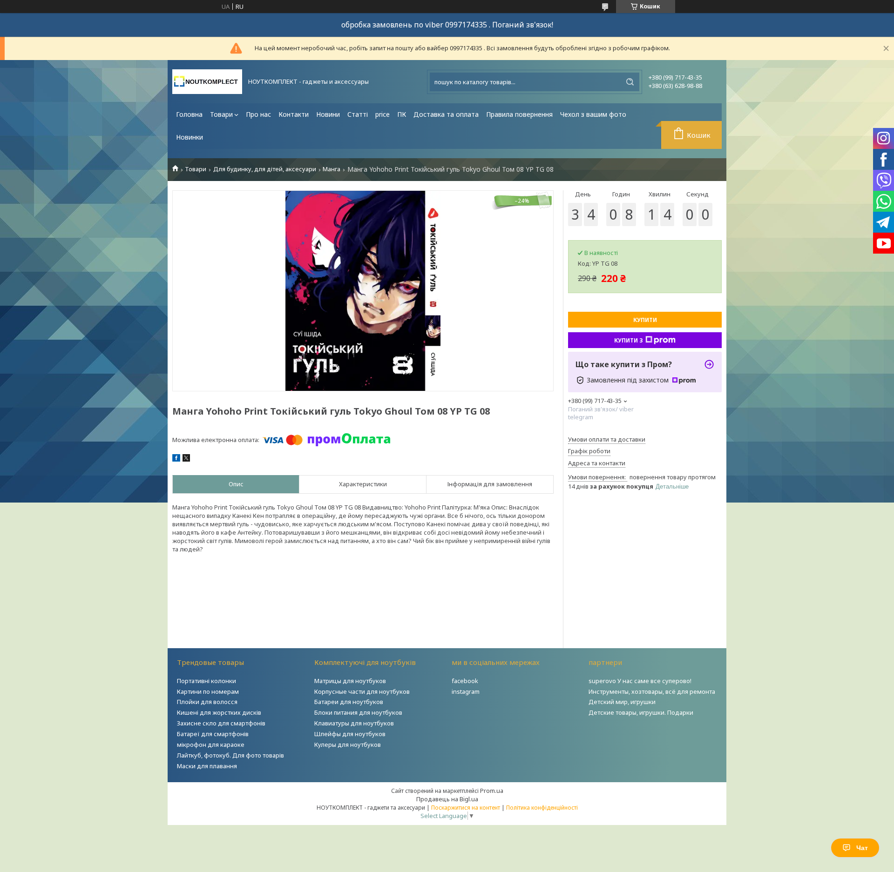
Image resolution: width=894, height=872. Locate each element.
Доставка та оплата (446, 114)
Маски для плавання (207, 766)
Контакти (293, 114)
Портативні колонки (206, 681)
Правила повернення (519, 114)
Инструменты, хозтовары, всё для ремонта (652, 691)
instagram (466, 691)
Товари (221, 114)
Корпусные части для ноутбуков (362, 691)
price (382, 114)
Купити (645, 320)
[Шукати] (630, 82)
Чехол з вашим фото (593, 114)
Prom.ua (491, 790)
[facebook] (176, 459)
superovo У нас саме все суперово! (640, 681)
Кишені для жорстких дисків (219, 712)
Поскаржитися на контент (465, 808)
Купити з (628, 340)
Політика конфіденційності (542, 808)
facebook (465, 681)
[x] (186, 459)
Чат (862, 848)
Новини (328, 114)
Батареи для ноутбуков (348, 702)
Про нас (258, 114)
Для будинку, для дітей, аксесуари (264, 169)
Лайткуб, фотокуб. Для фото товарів (230, 755)
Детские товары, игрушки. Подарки (641, 712)
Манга (331, 169)
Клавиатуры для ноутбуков (354, 723)
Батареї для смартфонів (213, 734)
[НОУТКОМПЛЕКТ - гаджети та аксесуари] (207, 81)
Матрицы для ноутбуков (350, 681)
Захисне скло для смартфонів (221, 723)
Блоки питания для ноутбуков (358, 712)
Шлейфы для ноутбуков (350, 734)
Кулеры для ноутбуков (347, 744)
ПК (401, 114)
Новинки (189, 137)
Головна (189, 114)
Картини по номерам (208, 691)
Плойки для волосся (207, 702)
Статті (357, 114)
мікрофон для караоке (210, 744)
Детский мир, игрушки (622, 702)
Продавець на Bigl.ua (447, 799)
